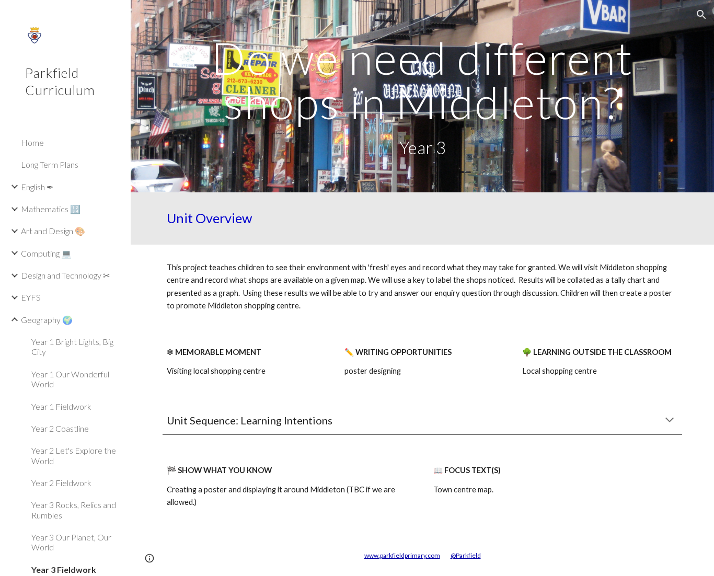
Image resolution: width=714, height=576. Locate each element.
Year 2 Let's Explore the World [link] (73, 455)
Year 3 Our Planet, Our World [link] (71, 542)
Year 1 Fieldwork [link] (61, 406)
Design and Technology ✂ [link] (65, 275)
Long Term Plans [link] (49, 164)
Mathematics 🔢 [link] (50, 209)
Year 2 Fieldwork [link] (61, 483)
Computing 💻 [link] (46, 253)
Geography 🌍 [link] (47, 320)
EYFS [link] (31, 297)
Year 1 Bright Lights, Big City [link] (72, 346)
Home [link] (32, 142)
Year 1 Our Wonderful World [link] (70, 379)
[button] (701, 14)
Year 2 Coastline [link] (60, 428)
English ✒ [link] (37, 187)
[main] (423, 96)
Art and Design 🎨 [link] (53, 231)
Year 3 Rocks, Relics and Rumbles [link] (73, 510)
